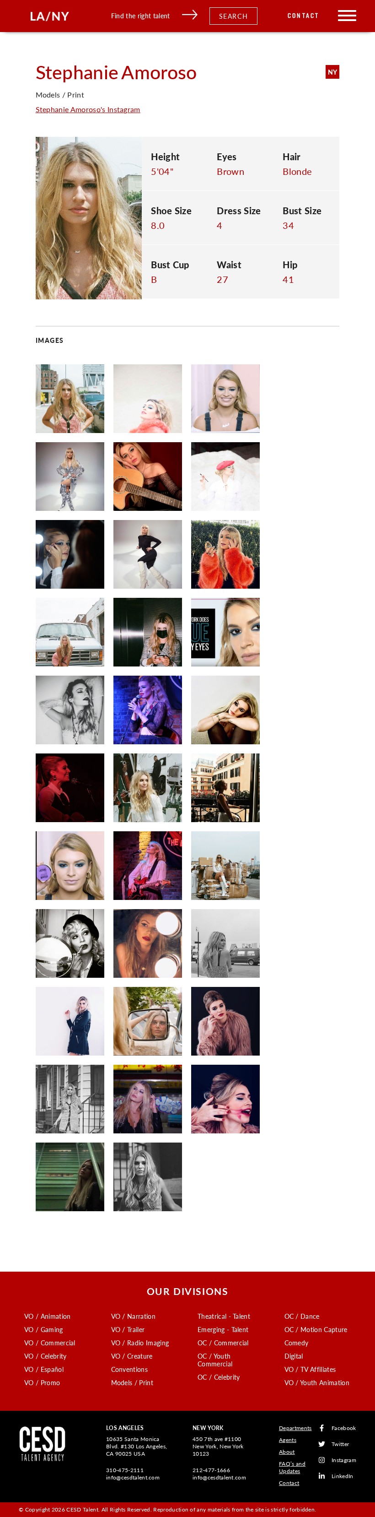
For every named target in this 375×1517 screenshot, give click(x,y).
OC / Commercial (223, 1342)
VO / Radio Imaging (140, 1342)
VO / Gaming (43, 1329)
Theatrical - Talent (224, 1316)
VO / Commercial (49, 1342)
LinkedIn (343, 1476)
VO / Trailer (128, 1329)
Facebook (344, 1428)
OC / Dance (302, 1316)
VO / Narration (133, 1316)
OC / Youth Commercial (215, 1359)
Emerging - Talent (223, 1329)
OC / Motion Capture (316, 1329)
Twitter (340, 1444)
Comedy (296, 1342)
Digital (293, 1355)
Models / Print (132, 1382)
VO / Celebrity (45, 1355)
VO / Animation (47, 1316)
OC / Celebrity (219, 1377)
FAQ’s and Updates (292, 1467)
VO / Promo (42, 1382)
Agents (287, 1440)
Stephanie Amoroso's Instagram (88, 109)
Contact (303, 15)
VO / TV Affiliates (310, 1369)
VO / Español (44, 1369)
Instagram (344, 1460)
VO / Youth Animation (316, 1382)
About (287, 1452)
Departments (295, 1428)
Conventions (129, 1369)
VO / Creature (132, 1355)
